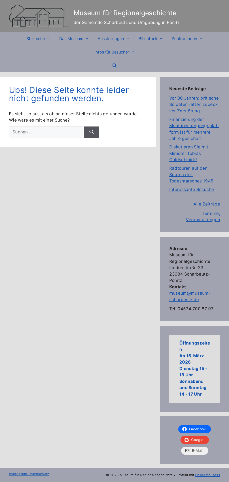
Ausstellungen (111, 38)
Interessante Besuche (191, 189)
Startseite (35, 38)
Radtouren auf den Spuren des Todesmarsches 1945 (191, 175)
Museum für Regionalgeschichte (125, 13)
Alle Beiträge (206, 204)
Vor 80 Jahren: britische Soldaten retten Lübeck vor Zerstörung (194, 105)
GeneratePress (207, 475)
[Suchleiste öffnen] (114, 65)
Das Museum (71, 38)
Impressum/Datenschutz (29, 474)
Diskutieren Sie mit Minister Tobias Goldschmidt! (188, 153)
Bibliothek (148, 38)
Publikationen (184, 38)
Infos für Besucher (111, 52)
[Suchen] (91, 132)
